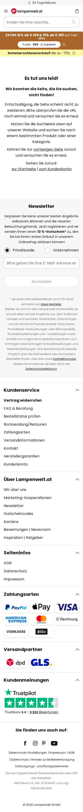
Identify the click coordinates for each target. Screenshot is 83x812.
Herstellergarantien (21, 456)
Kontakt (11, 448)
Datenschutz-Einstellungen (28, 753)
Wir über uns (15, 489)
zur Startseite (24, 169)
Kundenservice (21, 390)
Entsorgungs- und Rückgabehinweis (42, 766)
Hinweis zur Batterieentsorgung (52, 759)
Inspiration (13, 537)
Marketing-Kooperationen (27, 497)
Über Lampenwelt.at (28, 479)
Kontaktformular (64, 359)
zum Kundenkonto (55, 169)
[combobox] (41, 22)
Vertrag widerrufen (23, 400)
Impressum (14, 579)
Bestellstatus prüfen (22, 416)
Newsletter (14, 505)
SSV (39, 44)
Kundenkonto (16, 464)
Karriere (11, 521)
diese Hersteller (51, 304)
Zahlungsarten (17, 432)
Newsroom (41, 529)
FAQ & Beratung (18, 408)
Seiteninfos (17, 552)
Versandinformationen (24, 440)
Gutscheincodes (18, 513)
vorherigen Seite (48, 149)
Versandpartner (23, 649)
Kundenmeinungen (26, 680)
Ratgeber (34, 537)
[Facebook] (28, 743)
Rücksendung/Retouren (25, 424)
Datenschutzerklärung (41, 369)
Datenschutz (15, 571)
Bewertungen (16, 529)
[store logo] (29, 11)
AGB (8, 563)
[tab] (41, 427)
